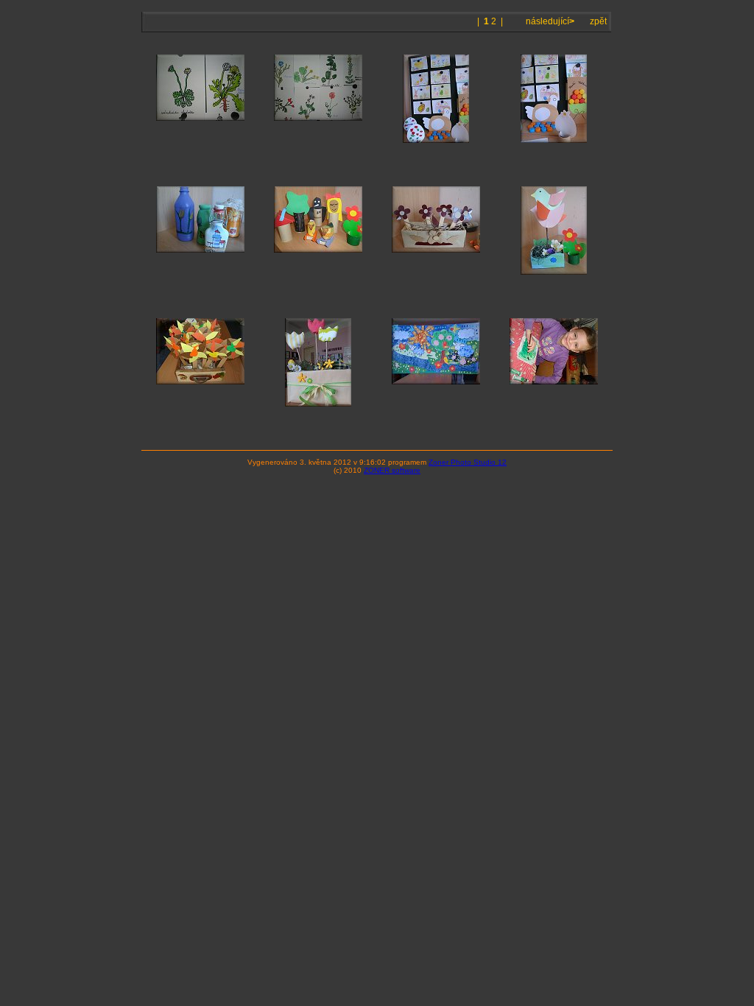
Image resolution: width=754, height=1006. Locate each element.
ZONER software (392, 470)
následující (549, 21)
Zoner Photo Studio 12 (468, 462)
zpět (598, 21)
